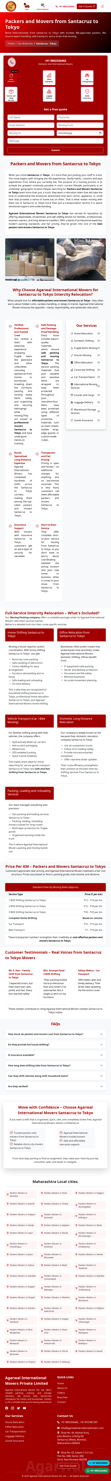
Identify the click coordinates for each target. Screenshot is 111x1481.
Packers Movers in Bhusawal (53, 1256)
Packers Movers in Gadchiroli (53, 1310)
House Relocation (14, 1422)
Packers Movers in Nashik (22, 1203)
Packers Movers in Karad (90, 1351)
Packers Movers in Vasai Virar (55, 1331)
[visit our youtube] (25, 1408)
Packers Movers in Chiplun (23, 1361)
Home (11, 43)
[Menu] (102, 6)
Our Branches (25, 43)
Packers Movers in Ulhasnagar (87, 1320)
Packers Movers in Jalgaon (56, 1225)
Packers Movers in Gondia (22, 1308)
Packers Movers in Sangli (22, 1225)
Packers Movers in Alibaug (57, 1361)
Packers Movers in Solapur (22, 1214)
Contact (61, 1402)
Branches (62, 1397)
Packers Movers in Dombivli (18, 1320)
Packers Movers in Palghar (91, 1308)
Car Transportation (87, 80)
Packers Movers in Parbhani (53, 1245)
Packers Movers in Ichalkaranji (87, 1245)
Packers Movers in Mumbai (18, 1194)
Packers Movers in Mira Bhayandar (21, 1331)
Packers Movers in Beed (55, 1265)
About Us (62, 1388)
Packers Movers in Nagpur (91, 1193)
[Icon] (11, 75)
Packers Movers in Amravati (53, 1216)
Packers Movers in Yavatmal (87, 1267)
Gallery (61, 1392)
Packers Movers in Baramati (18, 1353)
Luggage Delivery (49, 97)
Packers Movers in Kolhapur (87, 1216)
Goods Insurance (87, 97)
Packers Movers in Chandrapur (18, 1245)
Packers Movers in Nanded (23, 1275)
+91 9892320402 (66, 6)
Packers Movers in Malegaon (87, 1331)
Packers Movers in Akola (90, 1225)
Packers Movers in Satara (22, 1265)
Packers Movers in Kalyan (56, 1318)
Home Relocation (11, 80)
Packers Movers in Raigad (22, 1286)
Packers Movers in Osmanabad (53, 1277)
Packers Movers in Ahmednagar (87, 1234)
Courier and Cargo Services (11, 98)
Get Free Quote (68, 1465)
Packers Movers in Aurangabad (87, 1205)
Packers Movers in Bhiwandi (18, 1342)
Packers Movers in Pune (55, 1193)
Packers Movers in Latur (21, 1232)
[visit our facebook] (7, 1408)
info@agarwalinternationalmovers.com (82, 1428)
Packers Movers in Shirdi (56, 1351)
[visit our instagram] (13, 1408)
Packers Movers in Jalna (21, 1254)
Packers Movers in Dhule (56, 1232)
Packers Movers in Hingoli (22, 1297)
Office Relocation (49, 80)
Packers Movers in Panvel (90, 1254)
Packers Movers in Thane (56, 1203)
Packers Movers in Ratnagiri (53, 1288)
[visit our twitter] (19, 1408)
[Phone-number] (11, 62)
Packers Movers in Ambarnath (53, 1342)
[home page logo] (11, 6)
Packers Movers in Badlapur (87, 1342)
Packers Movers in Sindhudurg (87, 1288)
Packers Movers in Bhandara (87, 1299)
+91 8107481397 (89, 1422)
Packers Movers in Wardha (91, 1275)
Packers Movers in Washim (57, 1297)
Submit (55, 150)
